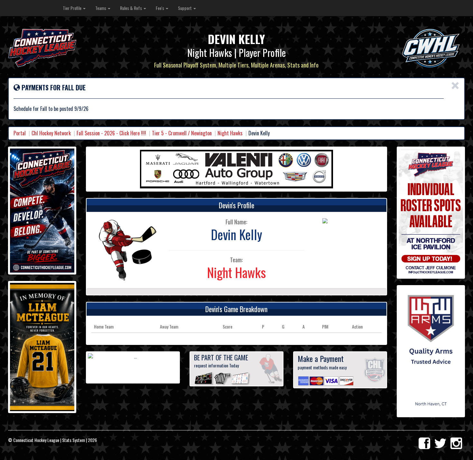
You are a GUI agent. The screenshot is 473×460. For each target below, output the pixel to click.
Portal (20, 133)
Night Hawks (230, 133)
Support (185, 8)
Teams (101, 8)
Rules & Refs (131, 8)
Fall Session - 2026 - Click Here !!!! (111, 133)
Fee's (160, 8)
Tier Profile (72, 8)
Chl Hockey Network (51, 133)
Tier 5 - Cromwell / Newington (182, 133)
